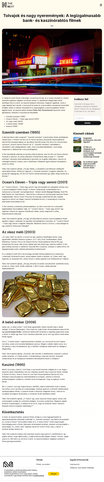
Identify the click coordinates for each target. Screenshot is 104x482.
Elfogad (53, 474)
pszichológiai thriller (13, 332)
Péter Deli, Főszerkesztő (43, 110)
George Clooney (53, 192)
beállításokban (39, 475)
